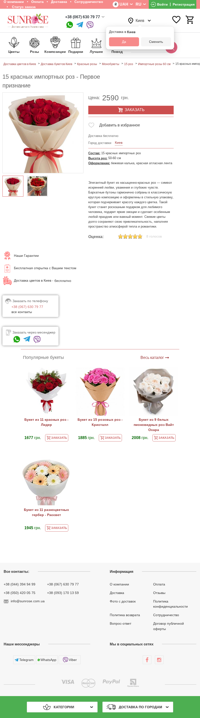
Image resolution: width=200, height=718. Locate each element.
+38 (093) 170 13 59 (63, 593)
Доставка (117, 593)
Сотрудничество (166, 615)
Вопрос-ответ (120, 623)
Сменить (156, 42)
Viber (73, 660)
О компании (119, 584)
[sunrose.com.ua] (147, 660)
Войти (162, 4)
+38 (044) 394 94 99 (19, 584)
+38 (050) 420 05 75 (19, 593)
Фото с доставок (123, 601)
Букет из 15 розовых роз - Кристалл (100, 422)
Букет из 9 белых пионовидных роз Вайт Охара (154, 425)
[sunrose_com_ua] (90, 25)
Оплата (159, 584)
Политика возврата (125, 615)
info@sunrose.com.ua (28, 601)
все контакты (21, 312)
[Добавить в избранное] (91, 126)
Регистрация (184, 4)
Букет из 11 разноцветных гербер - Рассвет (46, 512)
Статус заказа (23, 7)
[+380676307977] (69, 25)
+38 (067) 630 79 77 (82, 17)
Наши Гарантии (26, 256)
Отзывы (159, 593)
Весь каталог (152, 357)
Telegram (26, 660)
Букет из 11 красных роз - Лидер (46, 422)
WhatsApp (48, 660)
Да (124, 42)
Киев (118, 142)
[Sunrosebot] (79, 25)
